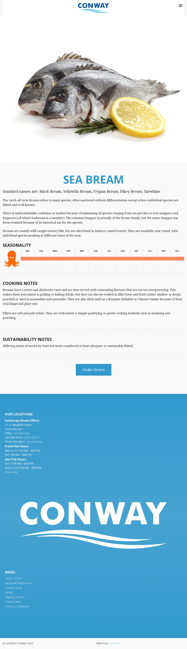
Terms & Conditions (17, 606)
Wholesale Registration (19, 583)
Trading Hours (13, 588)
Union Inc (114, 643)
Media (8, 592)
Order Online (93, 369)
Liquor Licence (13, 578)
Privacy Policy (13, 601)
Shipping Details (14, 597)
